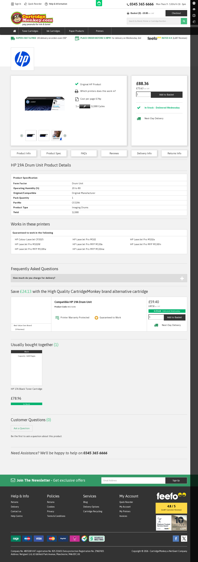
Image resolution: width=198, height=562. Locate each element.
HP (44, 44)
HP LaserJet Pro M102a (142, 239)
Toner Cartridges (30, 31)
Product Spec (53, 153)
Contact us (16, 511)
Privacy (50, 511)
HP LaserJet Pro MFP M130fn (145, 244)
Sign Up (176, 480)
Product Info (24, 153)
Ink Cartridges (53, 31)
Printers (99, 31)
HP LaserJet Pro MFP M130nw (88, 249)
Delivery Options (91, 507)
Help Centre (17, 516)
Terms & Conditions (56, 516)
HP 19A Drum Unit (60, 44)
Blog (85, 502)
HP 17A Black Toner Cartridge (26, 389)
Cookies (51, 507)
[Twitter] (183, 538)
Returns (14, 502)
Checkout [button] (176, 13)
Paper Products (76, 31)
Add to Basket (166, 94)
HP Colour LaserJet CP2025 (29, 239)
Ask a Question (73, 57)
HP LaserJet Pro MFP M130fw (30, 249)
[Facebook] (175, 538)
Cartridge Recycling (92, 511)
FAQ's (84, 153)
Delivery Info (144, 153)
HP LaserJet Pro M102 (84, 239)
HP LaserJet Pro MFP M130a (87, 244)
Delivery (15, 507)
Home (14, 44)
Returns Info (174, 153)
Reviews (114, 153)
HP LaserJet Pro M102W (27, 244)
